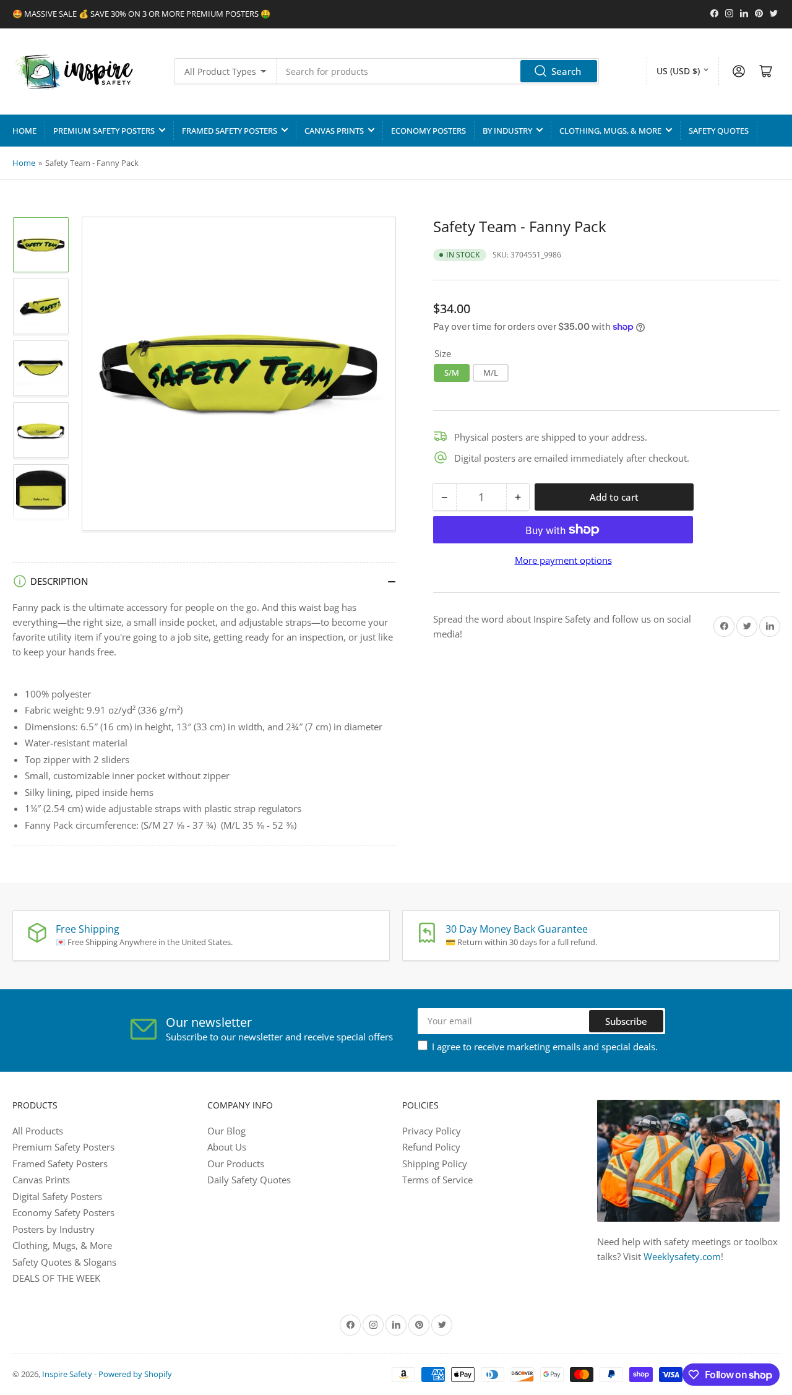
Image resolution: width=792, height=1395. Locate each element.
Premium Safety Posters (104, 130)
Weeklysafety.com (682, 1256)
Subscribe (626, 1021)
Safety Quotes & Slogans (64, 1262)
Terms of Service (437, 1179)
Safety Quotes (719, 130)
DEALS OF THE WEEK (56, 1278)
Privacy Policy (431, 1131)
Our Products (235, 1163)
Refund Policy (431, 1147)
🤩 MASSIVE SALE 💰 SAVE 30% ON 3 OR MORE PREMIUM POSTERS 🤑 (141, 13)
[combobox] (438, 71)
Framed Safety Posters (229, 130)
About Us (226, 1147)
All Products (37, 1131)
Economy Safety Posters (63, 1212)
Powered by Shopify (135, 1374)
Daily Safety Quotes (249, 1179)
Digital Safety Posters (57, 1196)
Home (24, 130)
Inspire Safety (67, 1374)
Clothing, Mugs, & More (610, 130)
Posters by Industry (53, 1229)
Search (566, 71)
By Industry (507, 130)
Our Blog (226, 1131)
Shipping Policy (434, 1163)
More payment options (563, 560)
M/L (490, 372)
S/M (451, 372)
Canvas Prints (334, 130)
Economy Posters (428, 130)
